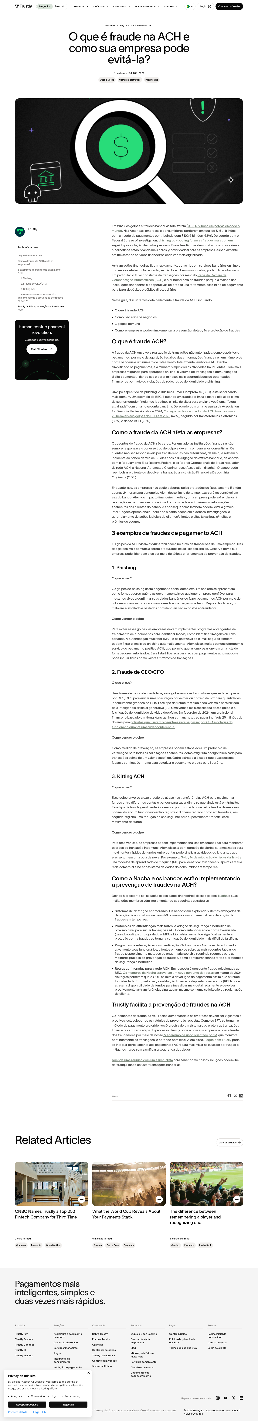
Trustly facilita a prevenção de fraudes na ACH (41, 308)
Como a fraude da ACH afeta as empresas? (35, 263)
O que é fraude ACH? (30, 255)
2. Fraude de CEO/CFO (34, 283)
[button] (81, 6)
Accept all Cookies (27, 1404)
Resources (110, 25)
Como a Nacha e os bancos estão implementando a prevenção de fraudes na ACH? (40, 297)
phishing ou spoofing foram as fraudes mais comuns (195, 240)
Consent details (17, 1412)
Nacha (223, 895)
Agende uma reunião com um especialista (142, 1060)
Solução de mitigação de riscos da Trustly (210, 857)
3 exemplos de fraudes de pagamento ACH (39, 271)
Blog (122, 25)
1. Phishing (26, 278)
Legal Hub (39, 1412)
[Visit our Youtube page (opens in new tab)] (226, 1398)
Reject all (68, 1404)
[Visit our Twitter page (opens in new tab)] (233, 1398)
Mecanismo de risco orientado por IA (190, 1035)
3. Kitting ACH (28, 289)
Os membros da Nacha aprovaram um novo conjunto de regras (168, 972)
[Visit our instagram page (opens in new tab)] (218, 1398)
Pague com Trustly (217, 1039)
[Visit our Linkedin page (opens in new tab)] (241, 1398)
